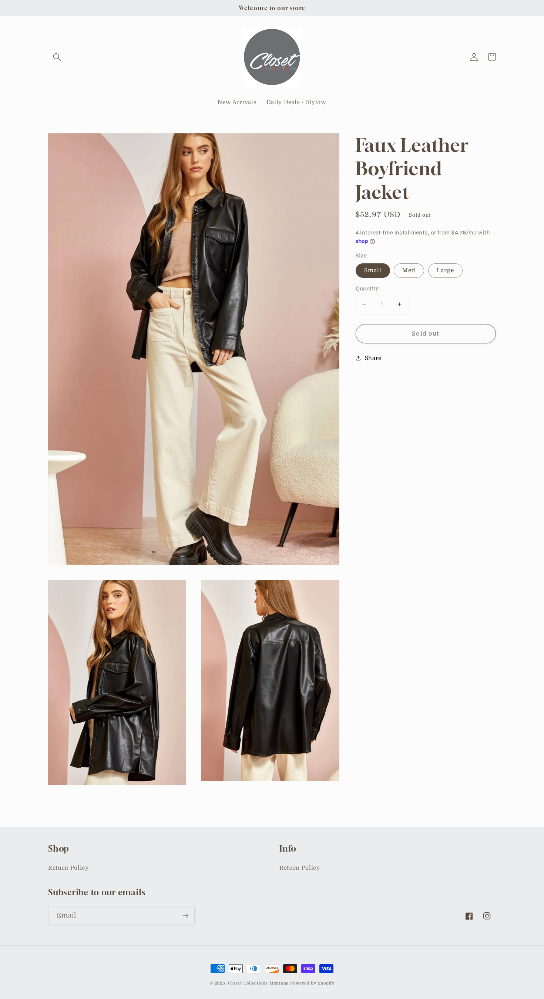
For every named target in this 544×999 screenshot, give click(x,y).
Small (373, 270)
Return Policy (68, 868)
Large (445, 270)
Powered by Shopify (312, 983)
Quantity (367, 288)
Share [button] (373, 358)
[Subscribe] (185, 915)
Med (409, 270)
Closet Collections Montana (258, 983)
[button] (57, 57)
